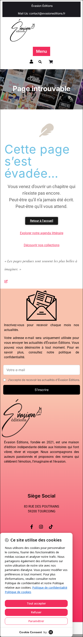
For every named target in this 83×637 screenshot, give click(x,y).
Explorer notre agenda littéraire (41, 233)
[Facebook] (31, 523)
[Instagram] (41, 523)
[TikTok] (51, 523)
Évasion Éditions (42, 5)
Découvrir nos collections (41, 245)
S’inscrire (42, 390)
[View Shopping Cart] (51, 62)
